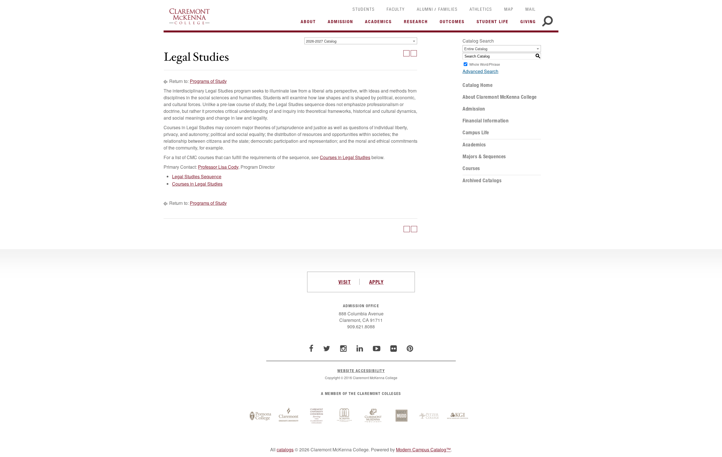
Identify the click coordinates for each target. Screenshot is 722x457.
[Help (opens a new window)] (414, 53)
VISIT (344, 282)
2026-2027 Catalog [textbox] (321, 41)
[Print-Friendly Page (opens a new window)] (406, 53)
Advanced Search (480, 71)
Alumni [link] (425, 9)
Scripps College (345, 416)
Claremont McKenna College (189, 16)
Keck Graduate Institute (458, 416)
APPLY (376, 282)
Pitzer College (429, 416)
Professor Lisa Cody (218, 167)
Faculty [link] (396, 9)
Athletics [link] (481, 9)
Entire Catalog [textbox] (475, 48)
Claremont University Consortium (317, 416)
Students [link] (364, 9)
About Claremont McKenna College (500, 97)
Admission (474, 109)
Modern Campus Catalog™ (423, 449)
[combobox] (360, 41)
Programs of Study (208, 81)
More (309, 23)
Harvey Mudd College (401, 416)
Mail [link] (530, 9)
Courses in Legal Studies (345, 157)
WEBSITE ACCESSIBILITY (361, 370)
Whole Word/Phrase (484, 64)
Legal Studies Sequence (196, 176)
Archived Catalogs (482, 180)
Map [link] (509, 9)
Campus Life (476, 132)
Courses (471, 168)
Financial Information (486, 121)
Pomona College (260, 416)
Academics (474, 145)
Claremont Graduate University (288, 416)
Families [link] (448, 9)
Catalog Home (477, 85)
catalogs (285, 449)
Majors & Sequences (484, 156)
